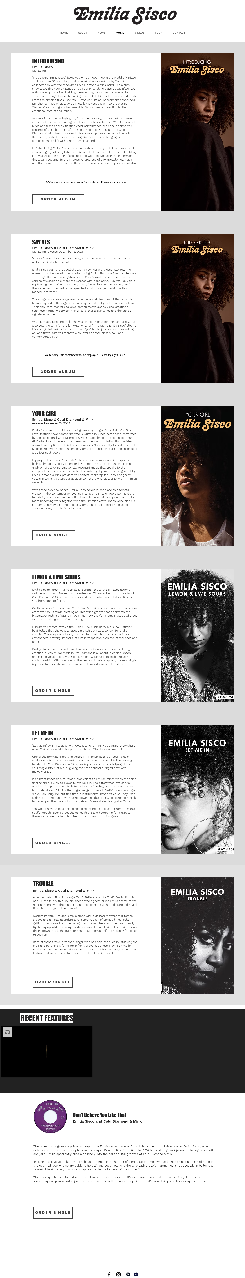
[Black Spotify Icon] (128, 1274)
